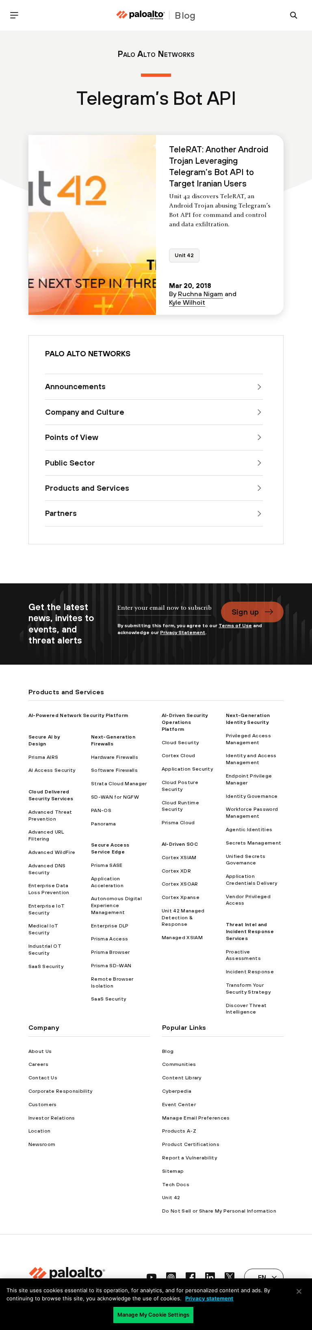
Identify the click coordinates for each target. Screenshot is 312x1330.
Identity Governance (252, 796)
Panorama (103, 824)
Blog (167, 1051)
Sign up (245, 611)
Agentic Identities (249, 829)
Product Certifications (190, 1144)
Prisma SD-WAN (111, 965)
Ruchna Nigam (200, 293)
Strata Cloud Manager (119, 783)
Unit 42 (184, 255)
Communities (179, 1064)
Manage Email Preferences (196, 1118)
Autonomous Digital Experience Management (116, 905)
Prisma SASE (107, 865)
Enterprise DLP (109, 926)
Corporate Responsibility (60, 1091)
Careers (38, 1064)
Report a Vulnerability (189, 1158)
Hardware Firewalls (114, 757)
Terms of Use (235, 625)
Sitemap (173, 1171)
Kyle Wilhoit (187, 302)
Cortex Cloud (178, 755)
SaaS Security (45, 966)
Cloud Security (180, 742)
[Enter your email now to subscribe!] (164, 612)
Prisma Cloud (178, 822)
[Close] (299, 1291)
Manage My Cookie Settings (153, 1314)
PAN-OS (101, 810)
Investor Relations (51, 1118)
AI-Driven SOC (180, 844)
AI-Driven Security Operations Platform (185, 722)
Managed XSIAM (182, 937)
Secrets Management (254, 843)
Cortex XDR (176, 871)
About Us (40, 1051)
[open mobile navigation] (14, 15)
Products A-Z (179, 1131)
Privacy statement (209, 1298)
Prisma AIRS (43, 757)
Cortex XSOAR (180, 884)
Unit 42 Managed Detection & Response (183, 917)
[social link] (151, 1277)
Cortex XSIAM (179, 857)
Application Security (187, 769)
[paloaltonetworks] (140, 15)
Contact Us (42, 1078)
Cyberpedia (176, 1091)
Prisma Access (109, 939)
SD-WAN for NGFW (115, 797)
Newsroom (42, 1144)
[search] (294, 15)
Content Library (182, 1078)
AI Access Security (52, 770)
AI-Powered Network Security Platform (78, 715)
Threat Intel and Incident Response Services (250, 931)
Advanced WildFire (51, 852)
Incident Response (250, 972)
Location (39, 1131)
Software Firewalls (114, 770)
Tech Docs (175, 1184)
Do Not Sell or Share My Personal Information (219, 1211)
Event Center (179, 1104)
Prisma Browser (110, 952)
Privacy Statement (182, 632)
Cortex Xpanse (180, 897)
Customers (42, 1104)
